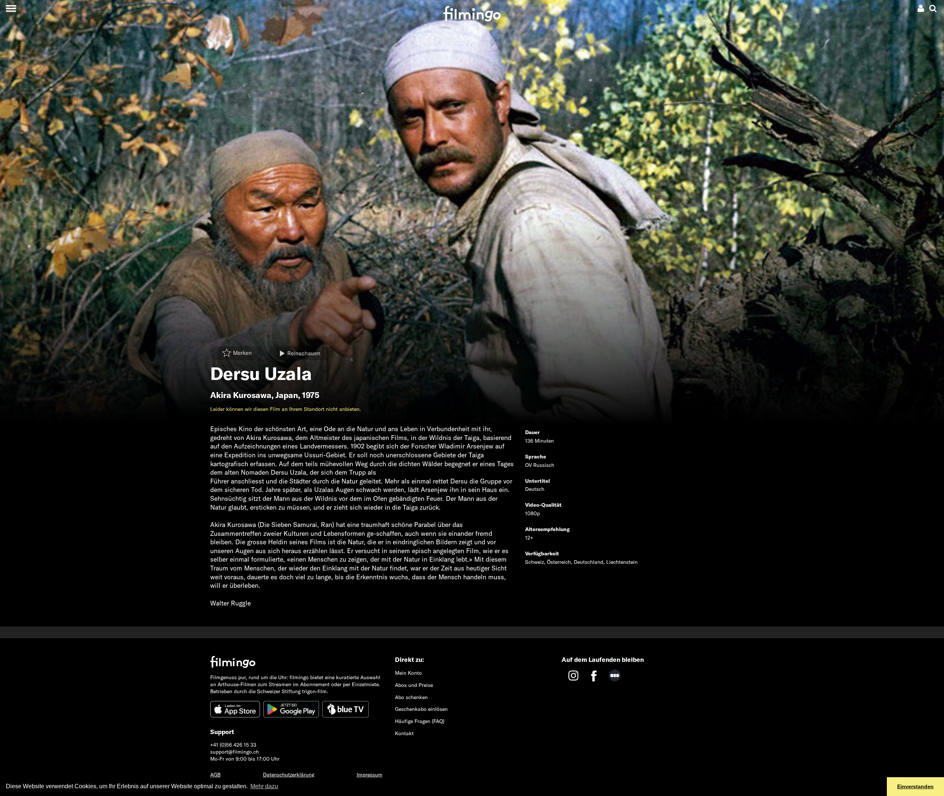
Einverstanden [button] (915, 786)
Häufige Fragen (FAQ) (419, 721)
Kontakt (404, 733)
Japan (286, 395)
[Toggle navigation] (11, 8)
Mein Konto (408, 673)
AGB (215, 774)
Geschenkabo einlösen (421, 709)
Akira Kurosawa (240, 395)
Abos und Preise (414, 685)
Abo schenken (411, 697)
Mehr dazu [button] (264, 786)
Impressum (369, 774)
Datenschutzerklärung (288, 774)
